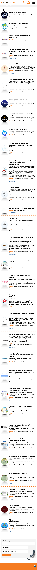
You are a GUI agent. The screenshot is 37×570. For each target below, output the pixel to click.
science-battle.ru (12, 181)
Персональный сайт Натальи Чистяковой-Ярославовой (18, 439)
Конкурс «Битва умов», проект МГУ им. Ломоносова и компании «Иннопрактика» (21, 162)
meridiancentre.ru (12, 212)
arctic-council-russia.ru (13, 155)
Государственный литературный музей (21, 79)
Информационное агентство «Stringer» (21, 422)
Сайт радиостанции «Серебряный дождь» (19, 295)
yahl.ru (10, 531)
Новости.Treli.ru (14, 505)
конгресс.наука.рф (12, 17)
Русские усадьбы (14, 187)
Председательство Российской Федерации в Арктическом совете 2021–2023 (22, 145)
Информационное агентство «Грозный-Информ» (21, 261)
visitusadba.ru (11, 202)
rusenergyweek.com (12, 43)
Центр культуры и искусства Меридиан (21, 208)
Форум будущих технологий (18, 100)
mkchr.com (11, 416)
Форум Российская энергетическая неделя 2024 (20, 36)
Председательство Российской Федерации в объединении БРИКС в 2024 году (22, 51)
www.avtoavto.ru (12, 347)
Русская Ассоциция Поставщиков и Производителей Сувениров (20, 389)
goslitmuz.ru (11, 94)
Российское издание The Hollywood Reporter (20, 276)
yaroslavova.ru (11, 450)
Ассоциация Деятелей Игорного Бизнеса (22, 456)
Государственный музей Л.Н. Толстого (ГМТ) (21, 238)
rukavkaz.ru (11, 382)
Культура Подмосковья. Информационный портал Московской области (21, 354)
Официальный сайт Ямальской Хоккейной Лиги (19, 520)
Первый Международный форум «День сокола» (21, 114)
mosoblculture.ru (12, 364)
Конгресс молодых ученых (17, 12)
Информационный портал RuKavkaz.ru (21, 370)
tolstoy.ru (10, 232)
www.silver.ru (11, 307)
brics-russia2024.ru (12, 58)
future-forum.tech (12, 108)
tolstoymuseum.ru (12, 254)
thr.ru (10, 289)
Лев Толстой (13, 218)
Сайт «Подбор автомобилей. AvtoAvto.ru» (22, 334)
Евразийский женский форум (18, 23)
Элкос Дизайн (8, 2)
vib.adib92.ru (11, 483)
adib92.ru (10, 467)
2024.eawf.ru (11, 30)
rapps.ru (10, 400)
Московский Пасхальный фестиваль (20, 64)
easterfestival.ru (12, 73)
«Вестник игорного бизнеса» (18, 473)
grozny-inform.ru (12, 270)
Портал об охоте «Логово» (17, 489)
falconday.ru (11, 123)
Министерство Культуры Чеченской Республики (20, 407)
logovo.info (11, 499)
